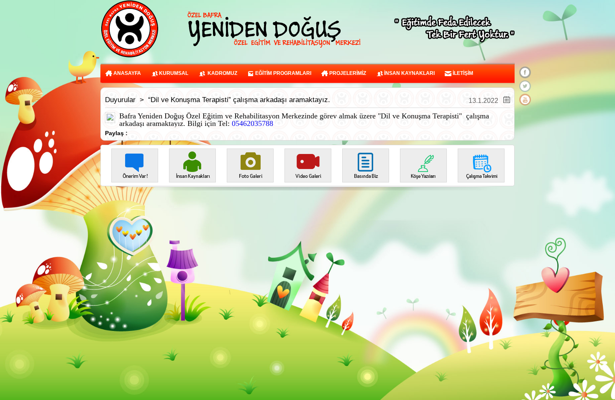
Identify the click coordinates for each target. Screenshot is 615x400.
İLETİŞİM (462, 73)
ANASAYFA (126, 73)
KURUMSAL (173, 73)
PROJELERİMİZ (347, 73)
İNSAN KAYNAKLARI (409, 73)
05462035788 (252, 123)
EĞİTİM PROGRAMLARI (282, 73)
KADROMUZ (221, 73)
